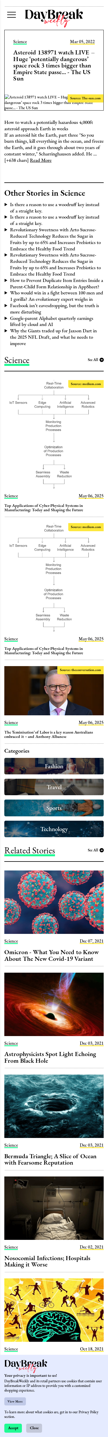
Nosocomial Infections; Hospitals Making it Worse (47, 1261)
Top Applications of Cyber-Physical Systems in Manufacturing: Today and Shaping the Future (43, 507)
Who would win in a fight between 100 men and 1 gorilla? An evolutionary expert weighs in (56, 295)
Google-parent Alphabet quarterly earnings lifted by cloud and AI (51, 321)
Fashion (54, 766)
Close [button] (34, 1427)
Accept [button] (13, 1427)
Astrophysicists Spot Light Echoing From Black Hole (50, 1056)
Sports (54, 808)
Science (20, 42)
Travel (54, 787)
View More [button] (15, 1401)
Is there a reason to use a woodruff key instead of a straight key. (54, 207)
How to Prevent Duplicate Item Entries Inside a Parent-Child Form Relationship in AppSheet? (56, 283)
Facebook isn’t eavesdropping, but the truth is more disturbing (54, 308)
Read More (41, 160)
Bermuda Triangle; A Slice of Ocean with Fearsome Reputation (50, 1159)
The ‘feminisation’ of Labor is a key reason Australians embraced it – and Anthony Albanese (48, 734)
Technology (54, 829)
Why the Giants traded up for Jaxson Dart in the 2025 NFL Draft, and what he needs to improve (53, 337)
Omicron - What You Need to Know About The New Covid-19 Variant (51, 955)
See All (93, 359)
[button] (11, 15)
